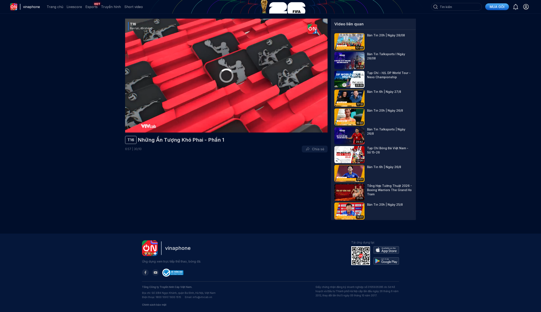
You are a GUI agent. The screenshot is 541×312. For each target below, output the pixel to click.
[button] (525, 6)
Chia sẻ (317, 149)
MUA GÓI (497, 7)
